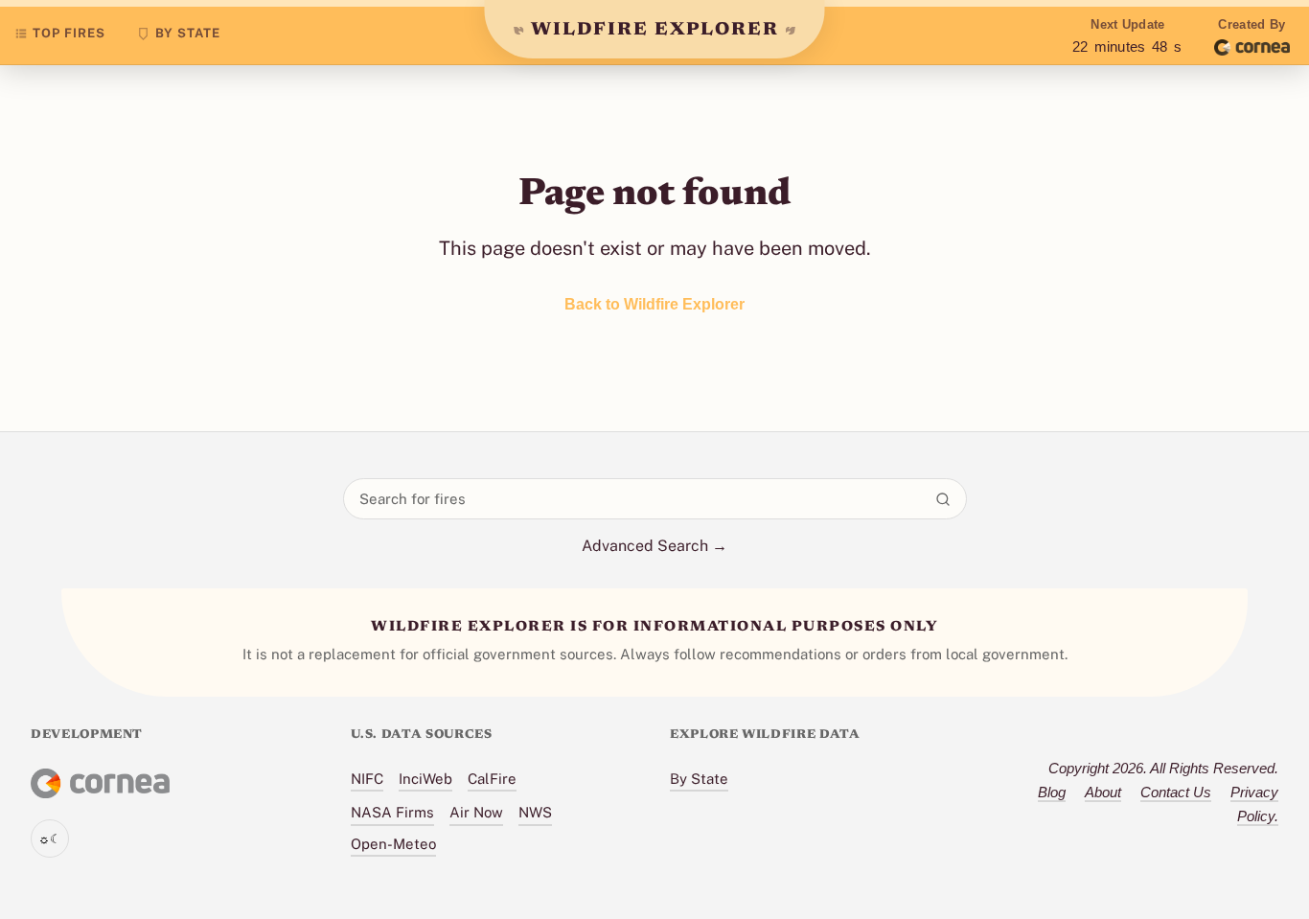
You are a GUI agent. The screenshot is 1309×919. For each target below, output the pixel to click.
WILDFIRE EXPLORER (655, 30)
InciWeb (425, 778)
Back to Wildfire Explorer (654, 304)
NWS (535, 812)
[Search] (943, 499)
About (1103, 792)
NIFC (367, 778)
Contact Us (1175, 792)
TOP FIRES (69, 33)
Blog (1052, 792)
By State (699, 778)
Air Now (476, 812)
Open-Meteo (393, 844)
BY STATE (187, 33)
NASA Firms (392, 812)
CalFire (492, 778)
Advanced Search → (654, 546)
